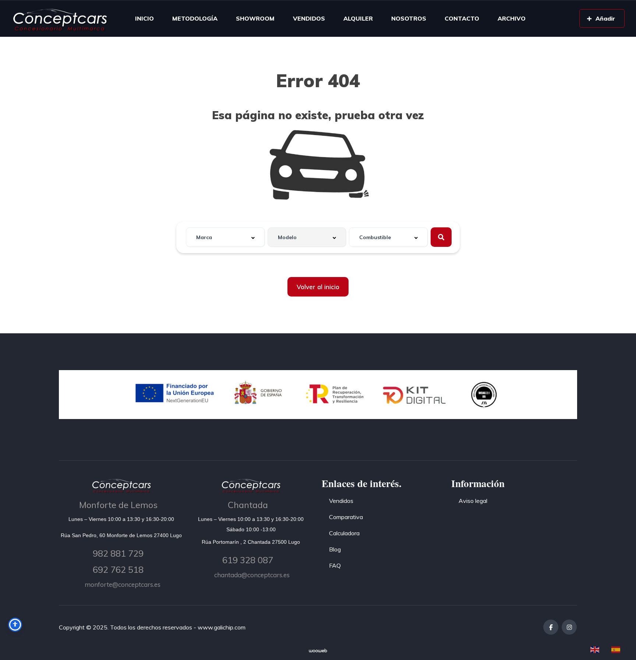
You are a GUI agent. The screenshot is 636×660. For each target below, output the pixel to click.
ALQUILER (358, 18)
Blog (335, 549)
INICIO (144, 18)
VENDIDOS (309, 18)
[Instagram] (569, 627)
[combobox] (225, 237)
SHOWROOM (255, 18)
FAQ (335, 565)
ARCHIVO (512, 18)
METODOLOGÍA (195, 18)
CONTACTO (462, 18)
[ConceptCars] (59, 18)
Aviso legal (473, 500)
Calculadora (344, 533)
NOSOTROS (408, 18)
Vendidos (341, 500)
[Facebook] (550, 627)
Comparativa (346, 517)
